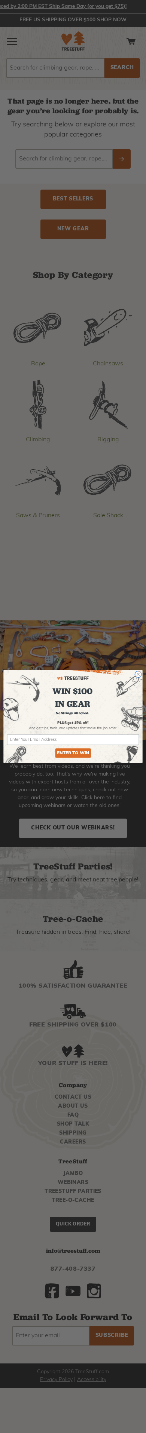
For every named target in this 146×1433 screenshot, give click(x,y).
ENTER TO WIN (73, 753)
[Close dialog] (138, 674)
